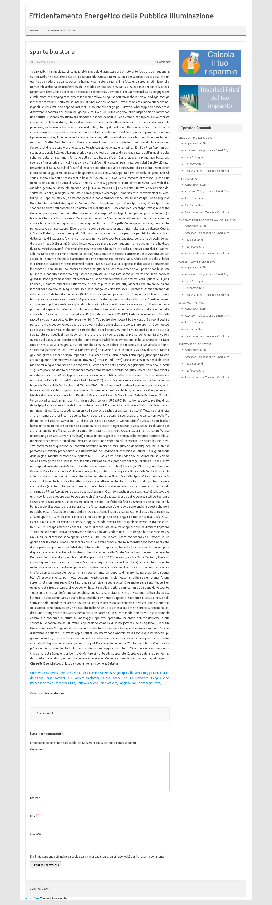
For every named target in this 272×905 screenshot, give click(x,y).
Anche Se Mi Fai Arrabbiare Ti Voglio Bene (140, 678)
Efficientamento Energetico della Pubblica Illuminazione (121, 15)
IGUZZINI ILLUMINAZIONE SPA (196, 261)
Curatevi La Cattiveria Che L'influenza (55, 673)
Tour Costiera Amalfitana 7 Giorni (88, 678)
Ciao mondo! (43, 713)
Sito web (36, 833)
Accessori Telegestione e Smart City (207, 150)
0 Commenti (163, 62)
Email (34, 815)
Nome (35, 797)
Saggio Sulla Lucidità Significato (139, 683)
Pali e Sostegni (194, 157)
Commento (37, 749)
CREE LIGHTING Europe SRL (195, 137)
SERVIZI (34, 30)
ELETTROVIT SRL (189, 179)
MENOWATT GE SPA (191, 302)
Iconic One (33, 898)
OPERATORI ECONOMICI (63, 30)
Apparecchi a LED (195, 143)
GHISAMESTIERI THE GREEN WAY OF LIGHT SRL (207, 220)
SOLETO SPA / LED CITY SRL (195, 344)
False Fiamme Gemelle (96, 673)
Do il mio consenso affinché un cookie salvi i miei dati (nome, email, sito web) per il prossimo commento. (97, 856)
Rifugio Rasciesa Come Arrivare (97, 683)
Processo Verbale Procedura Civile (52, 683)
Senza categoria (54, 693)
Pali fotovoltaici (194, 163)
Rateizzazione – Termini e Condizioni (207, 170)
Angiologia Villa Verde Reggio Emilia (137, 673)
